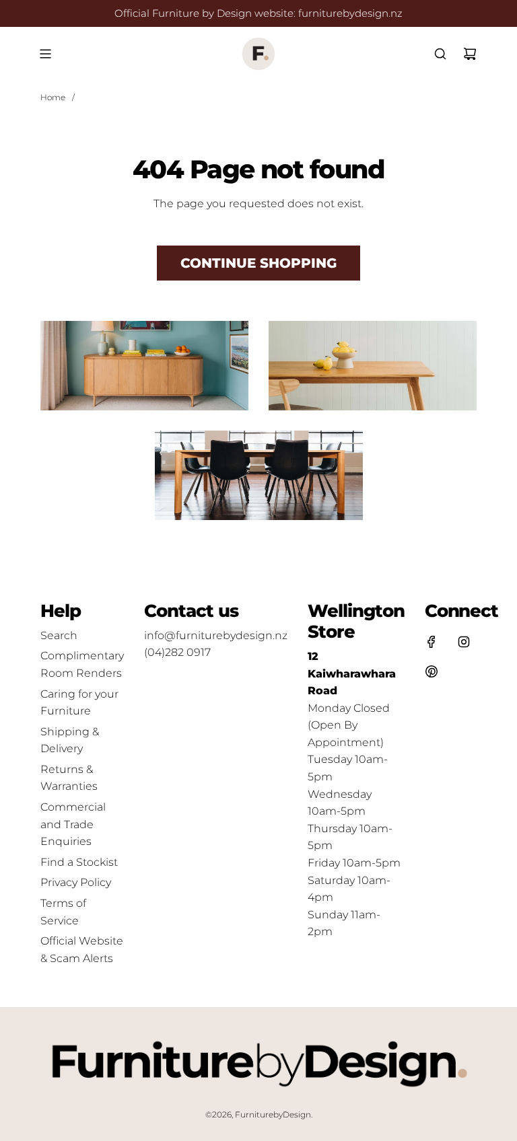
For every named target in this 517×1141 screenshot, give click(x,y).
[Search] (440, 54)
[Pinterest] (431, 671)
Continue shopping (258, 263)
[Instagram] (464, 642)
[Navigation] (45, 54)
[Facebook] (431, 642)
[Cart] (470, 54)
